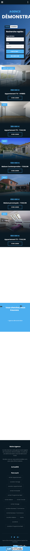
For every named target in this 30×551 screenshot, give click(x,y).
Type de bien (10, 36)
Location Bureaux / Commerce (15, 508)
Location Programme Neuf (15, 526)
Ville (7, 43)
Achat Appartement (15, 477)
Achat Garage (15, 504)
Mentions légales (21, 540)
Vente (22, 517)
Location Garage (15, 482)
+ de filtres (14, 51)
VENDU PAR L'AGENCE (8, 68)
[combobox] (15, 39)
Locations (15, 522)
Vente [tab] (7, 27)
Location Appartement (15, 486)
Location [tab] (14, 27)
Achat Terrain (21, 499)
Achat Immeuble (15, 491)
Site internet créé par (8, 546)
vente (4, 105)
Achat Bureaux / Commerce (15, 513)
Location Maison (11, 517)
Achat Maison (9, 499)
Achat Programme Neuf (15, 495)
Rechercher (15, 56)
